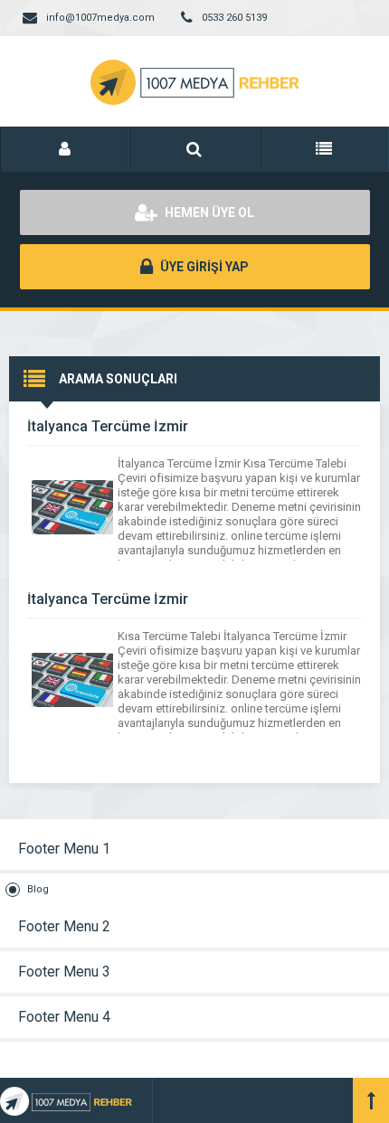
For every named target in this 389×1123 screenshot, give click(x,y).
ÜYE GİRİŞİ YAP (203, 267)
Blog (38, 889)
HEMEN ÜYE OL (208, 212)
